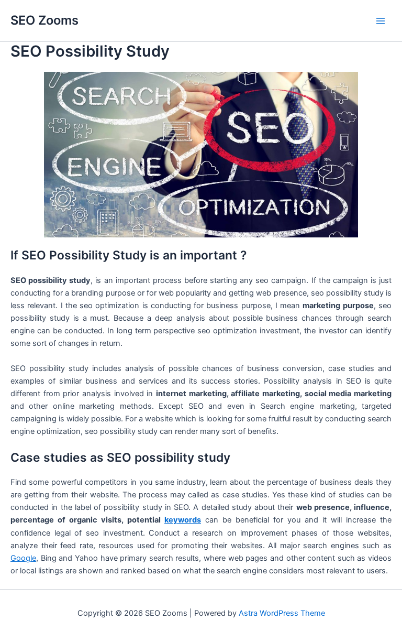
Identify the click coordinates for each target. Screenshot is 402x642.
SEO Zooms (44, 20)
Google (23, 558)
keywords (182, 520)
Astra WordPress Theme (282, 613)
